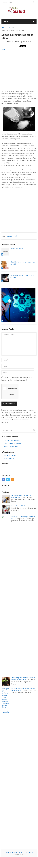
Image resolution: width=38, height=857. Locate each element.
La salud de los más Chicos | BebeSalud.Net (19, 852)
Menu (6, 21)
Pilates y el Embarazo (11, 447)
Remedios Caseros (10, 455)
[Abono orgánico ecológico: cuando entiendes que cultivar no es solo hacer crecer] (6, 681)
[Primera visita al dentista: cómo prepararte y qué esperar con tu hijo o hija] (6, 498)
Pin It (3, 49)
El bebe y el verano (16, 249)
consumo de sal (11, 236)
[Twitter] (8, 479)
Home (5, 28)
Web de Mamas (9, 458)
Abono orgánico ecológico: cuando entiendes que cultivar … (23, 679)
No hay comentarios (24, 42)
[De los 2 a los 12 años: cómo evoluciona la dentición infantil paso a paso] (6, 509)
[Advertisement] (19, 71)
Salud (11, 28)
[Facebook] (3, 479)
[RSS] (12, 479)
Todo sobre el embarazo (12, 443)
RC (4, 42)
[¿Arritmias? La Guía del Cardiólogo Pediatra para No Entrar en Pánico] (6, 767)
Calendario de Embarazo (12, 440)
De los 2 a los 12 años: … (20, 506)
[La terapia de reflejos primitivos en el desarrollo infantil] (6, 595)
